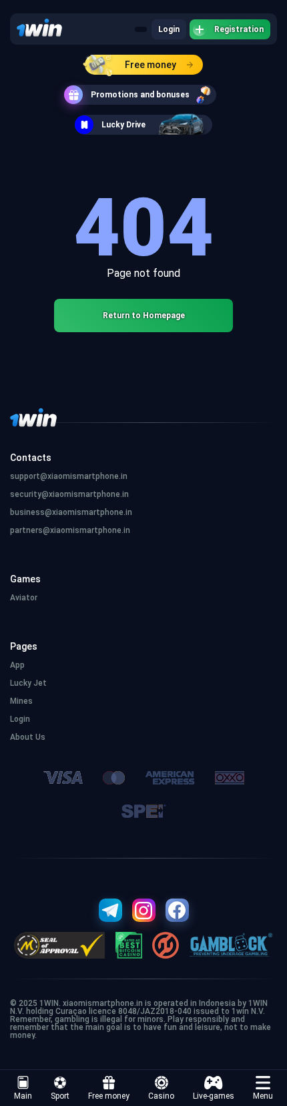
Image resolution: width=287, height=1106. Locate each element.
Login (169, 29)
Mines (21, 701)
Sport (60, 1096)
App (17, 665)
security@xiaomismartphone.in (69, 494)
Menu (263, 1096)
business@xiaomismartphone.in (71, 512)
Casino (161, 1096)
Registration (239, 29)
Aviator (23, 598)
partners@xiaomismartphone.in (70, 530)
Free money (150, 64)
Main (23, 1096)
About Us (27, 737)
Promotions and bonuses (140, 94)
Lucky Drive (123, 124)
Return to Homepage (144, 315)
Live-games (213, 1096)
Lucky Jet (28, 683)
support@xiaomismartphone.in (68, 476)
